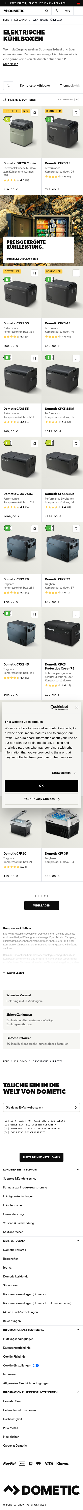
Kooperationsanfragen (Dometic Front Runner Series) (37, 1303)
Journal (7, 1267)
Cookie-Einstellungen (17, 1365)
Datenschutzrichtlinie (17, 1348)
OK (41, 785)
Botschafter (10, 1259)
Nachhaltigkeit (12, 1419)
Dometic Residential (29, 1276)
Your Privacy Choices (39, 799)
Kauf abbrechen (13, 1232)
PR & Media (23, 1428)
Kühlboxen (20, 20)
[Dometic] (14, 10)
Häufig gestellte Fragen (18, 1196)
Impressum (10, 1374)
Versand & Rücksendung (18, 1223)
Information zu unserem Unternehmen (30, 1392)
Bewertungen (12, 1321)
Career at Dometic (27, 1445)
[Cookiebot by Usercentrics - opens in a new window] (51, 707)
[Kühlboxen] (8, 85)
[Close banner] (77, 707)
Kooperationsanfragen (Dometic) (24, 1294)
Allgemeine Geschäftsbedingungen (26, 1383)
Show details (61, 772)
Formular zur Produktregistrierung (25, 1187)
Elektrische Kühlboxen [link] (47, 20)
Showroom (10, 1285)
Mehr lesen (10, 64)
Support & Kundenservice (19, 1178)
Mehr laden (41, 905)
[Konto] (56, 10)
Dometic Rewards (14, 1250)
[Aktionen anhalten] (5, 3)
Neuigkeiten (24, 1437)
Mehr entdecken (14, 1240)
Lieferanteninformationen (19, 1410)
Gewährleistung (13, 1214)
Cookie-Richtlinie (14, 1356)
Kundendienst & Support (20, 1169)
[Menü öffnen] (78, 10)
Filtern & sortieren (22, 99)
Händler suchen (13, 1205)
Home (6, 20)
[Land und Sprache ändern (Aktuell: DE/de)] (78, 3)
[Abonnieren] (76, 1107)
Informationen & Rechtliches (23, 1329)
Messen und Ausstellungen (20, 1312)
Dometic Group (26, 1401)
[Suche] (46, 10)
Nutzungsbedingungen (18, 1339)
